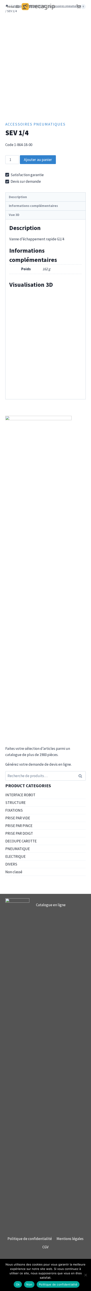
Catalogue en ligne (51, 904)
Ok (18, 1284)
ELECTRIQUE (15, 856)
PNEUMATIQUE (17, 848)
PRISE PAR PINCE (18, 825)
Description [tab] (18, 197)
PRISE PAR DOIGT (19, 833)
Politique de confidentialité (30, 1238)
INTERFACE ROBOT (20, 794)
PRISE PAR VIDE (17, 818)
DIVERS (11, 864)
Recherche (81, 775)
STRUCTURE (15, 802)
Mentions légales (70, 1238)
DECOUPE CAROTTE (21, 841)
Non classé (13, 871)
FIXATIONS (14, 810)
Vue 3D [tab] (14, 215)
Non (29, 1284)
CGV (45, 1247)
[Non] (85, 1275)
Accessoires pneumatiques (35, 124)
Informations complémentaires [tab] (33, 206)
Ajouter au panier (38, 159)
